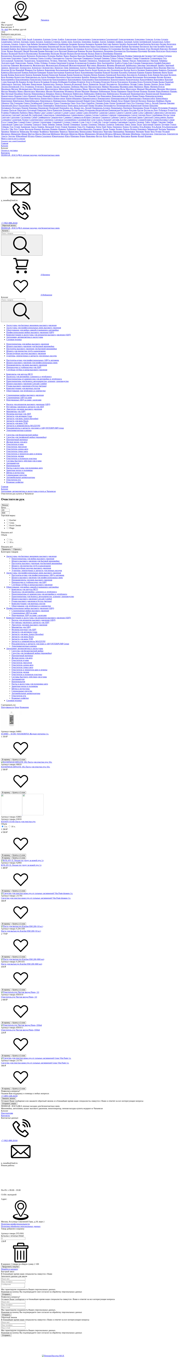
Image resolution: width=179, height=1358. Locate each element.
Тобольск (101, 124)
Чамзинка (171, 129)
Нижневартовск (138, 94)
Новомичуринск (89, 98)
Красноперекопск (102, 79)
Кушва (155, 82)
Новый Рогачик (103, 101)
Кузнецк (54, 82)
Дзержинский (104, 60)
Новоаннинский (8, 98)
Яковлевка (90, 136)
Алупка (157, 39)
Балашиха (90, 44)
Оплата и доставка (9, 150)
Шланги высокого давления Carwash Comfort (26, 384)
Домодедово (20, 63)
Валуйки (126, 49)
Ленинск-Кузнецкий (73, 84)
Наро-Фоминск (163, 91)
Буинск (95, 49)
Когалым (164, 75)
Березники (33, 46)
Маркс (147, 86)
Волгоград (161, 51)
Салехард (57, 112)
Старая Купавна (145, 120)
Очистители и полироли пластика (21, 458)
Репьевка (67, 110)
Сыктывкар (122, 122)
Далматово (18, 60)
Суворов (74, 122)
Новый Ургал (117, 101)
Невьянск (50, 94)
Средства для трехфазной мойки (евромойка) (26, 437)
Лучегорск (39, 86)
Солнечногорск (36, 120)
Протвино (127, 108)
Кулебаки (72, 82)
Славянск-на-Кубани (81, 117)
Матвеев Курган (157, 86)
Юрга (67, 136)
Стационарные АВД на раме (19, 397)
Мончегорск (29, 91)
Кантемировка (87, 72)
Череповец (54, 131)
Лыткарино (65, 86)
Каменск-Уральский (168, 70)
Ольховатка (65, 103)
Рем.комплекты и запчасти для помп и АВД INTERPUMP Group (35, 428)
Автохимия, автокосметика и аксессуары (24, 337)
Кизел (170, 72)
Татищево (27, 124)
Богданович (134, 46)
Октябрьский (36, 103)
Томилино (119, 124)
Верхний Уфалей (21, 51)
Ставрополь (132, 120)
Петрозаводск (110, 105)
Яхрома (148, 136)
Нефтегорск (78, 94)
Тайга (147, 122)
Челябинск (44, 131)
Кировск (102, 75)
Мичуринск (171, 89)
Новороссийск (148, 98)
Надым (136, 91)
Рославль (124, 110)
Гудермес (128, 58)
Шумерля (100, 134)
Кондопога (61, 77)
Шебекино (55, 134)
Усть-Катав (156, 127)
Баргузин (107, 44)
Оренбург (90, 103)
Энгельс (11, 136)
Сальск (72, 112)
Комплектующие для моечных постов (23, 388)
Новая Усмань (138, 96)
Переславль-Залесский (78, 105)
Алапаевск (37, 39)
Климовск (142, 75)
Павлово (171, 103)
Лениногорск (49, 84)
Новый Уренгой (130, 101)
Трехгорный (148, 124)
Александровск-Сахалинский (104, 39)
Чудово (158, 131)
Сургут (88, 122)
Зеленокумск (48, 68)
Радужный (32, 110)
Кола (3, 77)
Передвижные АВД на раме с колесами (23, 400)
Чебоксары (24, 131)
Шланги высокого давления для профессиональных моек (32, 362)
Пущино (5, 110)
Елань (125, 63)
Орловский (121, 103)
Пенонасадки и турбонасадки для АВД (23, 367)
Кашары (141, 72)
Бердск (25, 46)
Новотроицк (6, 101)
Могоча (4, 91)
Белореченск (15, 46)
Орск (128, 103)
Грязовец (106, 58)
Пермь (91, 105)
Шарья (24, 134)
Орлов (112, 103)
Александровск (84, 39)
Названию (24, 707)
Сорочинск (48, 120)
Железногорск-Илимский (57, 65)
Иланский (131, 68)
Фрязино (62, 129)
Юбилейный (21, 136)
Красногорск (36, 79)
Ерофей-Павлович (162, 63)
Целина (133, 129)
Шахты (38, 134)
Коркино (94, 77)
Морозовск (40, 91)
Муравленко (58, 91)
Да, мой (4, 29)
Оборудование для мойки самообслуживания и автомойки (32, 330)
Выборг (59, 56)
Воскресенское (19, 56)
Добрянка (163, 60)
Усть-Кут (5, 129)
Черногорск (97, 131)
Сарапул (120, 112)
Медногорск (38, 89)
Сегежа (95, 115)
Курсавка (133, 82)
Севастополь (48, 115)
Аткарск (14, 44)
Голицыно (33, 58)
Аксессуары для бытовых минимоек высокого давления (31, 325)
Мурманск (69, 91)
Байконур (53, 44)
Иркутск (171, 68)
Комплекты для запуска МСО (19, 374)
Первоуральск (61, 105)
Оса (133, 103)
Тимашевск (75, 124)
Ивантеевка (101, 68)
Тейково (51, 124)
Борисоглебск (27, 49)
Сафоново (148, 112)
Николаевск (106, 96)
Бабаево (34, 44)
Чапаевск (45, 20)
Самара (79, 112)
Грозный (97, 58)
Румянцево (14, 112)
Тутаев (17, 127)
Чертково (140, 131)
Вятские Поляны (124, 56)
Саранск (112, 112)
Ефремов (15, 65)
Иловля (139, 68)
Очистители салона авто (17, 449)
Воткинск (31, 56)
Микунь (92, 89)
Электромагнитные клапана (18, 430)
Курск (140, 82)
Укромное (72, 127)
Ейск (99, 63)
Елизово (137, 63)
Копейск (85, 77)
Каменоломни (152, 70)
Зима (66, 68)
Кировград (78, 75)
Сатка (140, 112)
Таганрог (140, 122)
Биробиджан (84, 46)
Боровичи (37, 49)
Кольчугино (19, 77)
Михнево (161, 89)
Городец (68, 58)
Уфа (11, 129)
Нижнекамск (165, 94)
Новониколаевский (119, 98)
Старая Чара (12, 122)
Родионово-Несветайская (96, 110)
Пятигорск (22, 110)
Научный (9, 94)
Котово (160, 77)
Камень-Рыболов (29, 72)
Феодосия (29, 129)
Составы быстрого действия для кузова (24, 461)
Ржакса (81, 110)
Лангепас (17, 84)
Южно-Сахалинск (43, 136)
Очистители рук (13, 480)
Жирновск (101, 65)
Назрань (143, 91)
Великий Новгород (159, 49)
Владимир (142, 51)
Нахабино (18, 94)
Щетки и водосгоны (15, 473)
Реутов (75, 110)
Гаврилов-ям (138, 56)
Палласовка (24, 105)
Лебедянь (26, 84)
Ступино (66, 122)
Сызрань (113, 122)
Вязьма (113, 56)
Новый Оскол (89, 101)
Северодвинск (77, 115)
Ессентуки (5, 65)
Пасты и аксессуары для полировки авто (24, 468)
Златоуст (83, 68)
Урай (104, 127)
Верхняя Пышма (37, 51)
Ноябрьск (160, 101)
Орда (78, 103)
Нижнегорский (152, 94)
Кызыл (162, 82)
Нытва (168, 101)
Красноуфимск (146, 79)
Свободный (37, 115)
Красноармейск (8, 79)
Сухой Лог (96, 122)
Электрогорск (147, 134)
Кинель (29, 75)
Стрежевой (57, 122)
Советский (148, 117)
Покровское (43, 108)
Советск (122, 117)
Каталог (4, 146)
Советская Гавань (135, 117)
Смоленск (95, 117)
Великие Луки (144, 49)
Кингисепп (20, 75)
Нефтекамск (89, 94)
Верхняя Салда (51, 51)
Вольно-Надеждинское (77, 53)
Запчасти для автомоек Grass (19, 416)
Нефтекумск (100, 94)
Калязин (141, 70)
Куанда (37, 82)
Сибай (34, 117)
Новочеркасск (46, 101)
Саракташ (103, 112)
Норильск (151, 101)
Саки (42, 112)
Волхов (63, 53)
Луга (22, 86)
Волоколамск (32, 53)
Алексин (149, 39)
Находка (27, 94)
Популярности (7, 707)
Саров (134, 112)
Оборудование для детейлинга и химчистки (26, 391)
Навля (130, 91)
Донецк (30, 63)
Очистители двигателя (16, 447)
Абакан (4, 39)
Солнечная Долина (20, 120)
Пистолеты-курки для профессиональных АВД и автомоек (32, 360)
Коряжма (119, 77)
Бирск (93, 46)
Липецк (154, 84)
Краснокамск (88, 79)
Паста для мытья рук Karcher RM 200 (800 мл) (21, 964)
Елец (130, 63)
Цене (17, 707)
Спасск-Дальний (103, 120)
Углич (57, 127)
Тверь (44, 124)
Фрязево (54, 129)
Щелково (126, 134)
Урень (109, 127)
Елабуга (118, 63)
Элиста (4, 136)
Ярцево (134, 136)
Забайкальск (131, 65)
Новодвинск (34, 98)
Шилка (81, 134)
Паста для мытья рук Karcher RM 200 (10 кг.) (21, 931)
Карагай (106, 72)
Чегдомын (34, 131)
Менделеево (64, 89)
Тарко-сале (18, 124)
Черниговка (73, 131)
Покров (24, 108)
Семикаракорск (124, 115)
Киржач (45, 75)
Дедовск (53, 60)
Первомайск (48, 105)
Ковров (156, 75)
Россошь (133, 110)
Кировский (111, 75)
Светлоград (6, 115)
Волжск (4, 53)
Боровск (46, 49)
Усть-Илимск (145, 127)
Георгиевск (16, 58)
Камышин (41, 72)
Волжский (13, 53)
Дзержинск (92, 60)
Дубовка (44, 63)
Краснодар (47, 79)
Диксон (132, 60)
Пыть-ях (13, 110)
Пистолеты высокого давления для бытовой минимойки (31, 349)
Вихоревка (109, 51)
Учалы (21, 129)
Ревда (49, 110)
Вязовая (106, 56)
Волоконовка (44, 53)
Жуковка (111, 65)
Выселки (82, 56)
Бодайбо (161, 46)
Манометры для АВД (15, 411)
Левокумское (36, 84)
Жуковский (120, 65)
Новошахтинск (60, 101)
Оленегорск (48, 103)
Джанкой (82, 60)
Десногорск (72, 60)
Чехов (147, 131)
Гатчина (168, 56)
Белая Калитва (144, 44)
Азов (24, 39)
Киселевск (121, 75)
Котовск (167, 77)
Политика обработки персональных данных (20, 1226)
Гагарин (148, 56)
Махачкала (6, 89)
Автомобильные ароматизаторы (20, 477)
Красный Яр (12, 82)
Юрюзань (74, 136)
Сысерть (132, 122)
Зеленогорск (25, 68)
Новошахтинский (75, 101)
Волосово (55, 53)
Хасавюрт (97, 129)
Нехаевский (125, 94)
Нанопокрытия (13, 465)
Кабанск (40, 70)
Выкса (66, 56)
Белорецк (5, 46)
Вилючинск (98, 51)
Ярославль (125, 136)
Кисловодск (132, 75)
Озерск (27, 103)
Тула (11, 127)
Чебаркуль (14, 131)
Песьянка (99, 105)
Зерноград (58, 68)
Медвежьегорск (26, 89)
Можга (20, 91)
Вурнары (51, 56)
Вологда (22, 53)
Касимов (114, 72)
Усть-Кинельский (169, 127)
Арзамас (95, 42)
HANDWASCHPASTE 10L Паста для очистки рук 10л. (25, 767)
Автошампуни (12, 463)
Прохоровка (138, 108)
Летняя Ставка (136, 84)
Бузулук (88, 49)
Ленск (85, 84)
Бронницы (61, 49)
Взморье (81, 51)
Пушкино (172, 108)
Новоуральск (18, 101)
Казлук (88, 70)
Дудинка (52, 63)
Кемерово (157, 72)
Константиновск (73, 77)
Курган (113, 82)
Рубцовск (163, 110)
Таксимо (162, 122)
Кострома (128, 77)
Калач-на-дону (104, 70)
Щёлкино (117, 134)
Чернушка (107, 131)
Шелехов (65, 134)
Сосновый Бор (83, 120)
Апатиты (77, 42)
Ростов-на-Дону (151, 110)
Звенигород (14, 68)
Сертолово (15, 117)
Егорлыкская (81, 63)
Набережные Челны (108, 91)
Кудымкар (45, 82)
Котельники (138, 77)
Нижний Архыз (35, 96)
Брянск (70, 49)
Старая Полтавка (160, 120)
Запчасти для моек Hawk (17, 421)
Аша (28, 44)
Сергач (134, 115)
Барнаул (115, 44)
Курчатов (147, 82)
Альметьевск (7, 42)
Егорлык (70, 63)
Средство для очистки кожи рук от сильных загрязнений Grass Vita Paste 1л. (35, 1063)
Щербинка (135, 134)
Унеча (98, 127)
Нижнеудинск (7, 96)
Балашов (99, 44)
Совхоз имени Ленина (163, 117)
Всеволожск (41, 56)
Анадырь (25, 42)
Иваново (92, 68)
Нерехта (58, 94)
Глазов (25, 58)
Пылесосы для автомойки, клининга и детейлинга (28, 376)
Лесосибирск (123, 84)
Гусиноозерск (156, 58)
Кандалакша (58, 72)
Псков (146, 108)
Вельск (10, 51)
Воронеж (118, 53)
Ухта (16, 129)
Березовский (53, 46)
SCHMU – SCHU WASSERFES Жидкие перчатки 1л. (25, 734)
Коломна (10, 77)
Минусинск (131, 89)
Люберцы (75, 86)
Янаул (110, 136)
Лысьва (56, 86)
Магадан (84, 86)
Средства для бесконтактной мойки (22, 435)
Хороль (126, 129)
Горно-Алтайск (45, 58)
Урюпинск (117, 127)
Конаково (51, 77)
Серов (172, 115)
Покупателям (7, 1113)
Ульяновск (90, 127)
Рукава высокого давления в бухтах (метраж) (26, 386)
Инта (156, 68)
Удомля (64, 127)
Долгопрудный (8, 63)
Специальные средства (16, 475)
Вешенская (72, 51)
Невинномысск (38, 94)
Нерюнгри (67, 94)
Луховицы (29, 86)
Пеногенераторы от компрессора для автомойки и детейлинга (34, 379)
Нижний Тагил (67, 96)
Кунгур (89, 82)
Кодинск (172, 75)
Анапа (32, 42)
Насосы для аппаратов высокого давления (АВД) (28, 404)
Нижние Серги (21, 96)
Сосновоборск (70, 120)
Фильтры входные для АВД (18, 414)
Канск (77, 72)
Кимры (11, 75)
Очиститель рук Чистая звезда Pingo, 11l (19, 997)
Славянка (67, 117)
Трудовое (165, 124)
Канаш (50, 72)
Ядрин (82, 136)
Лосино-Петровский (10, 86)
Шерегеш (73, 134)
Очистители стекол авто (17, 451)
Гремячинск (87, 58)
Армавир (111, 42)
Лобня (167, 84)
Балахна (81, 44)
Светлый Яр (25, 115)
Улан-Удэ (81, 127)
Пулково (154, 108)
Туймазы (5, 127)
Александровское (126, 39)
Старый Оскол (24, 122)
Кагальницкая (62, 70)
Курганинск (122, 82)
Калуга (134, 70)
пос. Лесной (86, 108)
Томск (127, 124)
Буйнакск (103, 49)
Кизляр (4, 75)
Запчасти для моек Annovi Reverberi (22, 418)
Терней (66, 124)
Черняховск (130, 131)
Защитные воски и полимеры (19, 470)
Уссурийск (134, 127)
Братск (53, 49)
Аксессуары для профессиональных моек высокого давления (33, 328)
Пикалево (153, 105)
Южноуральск (58, 136)
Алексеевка (139, 39)
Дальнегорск (29, 60)
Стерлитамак (45, 122)
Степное (35, 122)
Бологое (169, 46)
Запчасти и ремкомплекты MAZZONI (23, 426)
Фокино (37, 129)
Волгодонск (171, 51)
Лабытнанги (6, 84)
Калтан (127, 70)
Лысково (48, 86)
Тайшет (154, 122)
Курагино (105, 82)
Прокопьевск (117, 108)
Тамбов (169, 122)
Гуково (135, 58)
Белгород (155, 44)
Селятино (103, 115)
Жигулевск (91, 65)
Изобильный (120, 68)
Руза (175, 110)
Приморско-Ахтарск (101, 108)
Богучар (153, 46)
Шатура (31, 134)
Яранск (117, 136)
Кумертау (81, 82)
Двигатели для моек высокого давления (24, 409)
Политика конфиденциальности (15, 1224)
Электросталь (160, 134)
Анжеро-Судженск (52, 42)
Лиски (161, 84)
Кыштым (169, 82)
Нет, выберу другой (17, 29)
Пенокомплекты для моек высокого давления (26, 365)
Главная (4, 143)
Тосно (139, 124)
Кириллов (53, 75)
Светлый (16, 115)
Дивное (125, 60)
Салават (49, 112)
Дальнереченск (42, 60)
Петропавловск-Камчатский (129, 105)
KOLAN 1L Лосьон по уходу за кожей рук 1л (21, 865)
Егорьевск (91, 63)
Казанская (73, 70)
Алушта (164, 39)
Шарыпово (16, 134)
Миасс (85, 89)
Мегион (14, 89)
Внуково (152, 51)
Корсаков (110, 77)
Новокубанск (47, 98)
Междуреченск (51, 89)
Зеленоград (37, 68)
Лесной (102, 84)
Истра (12, 70)
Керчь (164, 72)
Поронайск (64, 108)
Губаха (113, 58)
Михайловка (150, 89)
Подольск (16, 108)
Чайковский (152, 129)
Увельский (49, 127)
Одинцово (18, 103)
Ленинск (59, 84)
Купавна (97, 82)
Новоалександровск (154, 96)
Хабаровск (71, 129)
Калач (94, 70)
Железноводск (26, 65)
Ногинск (142, 101)
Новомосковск (103, 98)
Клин (150, 75)
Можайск (12, 91)
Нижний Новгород (51, 96)
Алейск (61, 39)
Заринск (4, 68)
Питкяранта (6, 108)
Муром (78, 91)
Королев (102, 77)
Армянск (119, 42)
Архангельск (157, 42)
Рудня (170, 110)
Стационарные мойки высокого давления (25, 395)
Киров (70, 75)
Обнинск (5, 103)
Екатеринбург (108, 63)
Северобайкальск (62, 115)
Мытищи (85, 91)
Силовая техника (14, 339)
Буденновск (79, 49)
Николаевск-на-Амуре (122, 96)
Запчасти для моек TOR (17, 423)
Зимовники (74, 68)
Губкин (120, 58)
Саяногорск (158, 112)
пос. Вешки (75, 108)
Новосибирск (162, 98)
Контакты (5, 153)
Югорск (31, 136)
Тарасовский (7, 124)
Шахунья (46, 134)
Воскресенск (6, 56)
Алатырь (47, 39)
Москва (49, 91)
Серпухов (5, 117)
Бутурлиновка (115, 49)
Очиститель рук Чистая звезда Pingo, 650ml (20, 1030)
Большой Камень (8, 49)
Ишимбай (20, 70)
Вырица (73, 56)
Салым (65, 112)
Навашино (122, 91)
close (3, 22)
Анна (69, 42)
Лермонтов (93, 84)
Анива (64, 42)
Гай (154, 56)
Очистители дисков (15, 456)
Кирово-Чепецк (90, 75)
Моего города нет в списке (13, 139)
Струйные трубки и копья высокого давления (26, 370)
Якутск (99, 136)
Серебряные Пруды (160, 115)
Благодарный (115, 46)
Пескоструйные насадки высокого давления (26, 353)
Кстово (30, 82)
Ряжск (31, 112)
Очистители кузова (15, 444)
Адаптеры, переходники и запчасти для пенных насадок (31, 356)
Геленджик (6, 58)
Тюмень (40, 127)
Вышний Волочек (94, 56)
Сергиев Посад (144, 115)
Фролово (46, 129)
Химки (112, 129)
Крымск (22, 82)
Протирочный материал (17, 439)
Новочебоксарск (32, 101)
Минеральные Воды (116, 89)
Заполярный (151, 65)
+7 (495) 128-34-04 (9, 1096)
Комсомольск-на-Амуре (36, 77)
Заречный (169, 65)
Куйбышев (63, 82)
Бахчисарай (132, 44)
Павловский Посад (9, 105)
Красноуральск (132, 79)
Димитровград (143, 60)
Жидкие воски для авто (16, 442)
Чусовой (166, 131)
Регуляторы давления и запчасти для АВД (25, 407)
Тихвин (84, 124)
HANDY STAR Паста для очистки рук (18, 821)
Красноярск (159, 79)
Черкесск (63, 131)
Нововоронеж (22, 98)
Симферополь (44, 117)
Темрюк (59, 124)
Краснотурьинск (118, 79)
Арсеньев (128, 42)
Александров (71, 39)
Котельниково (150, 77)
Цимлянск (142, 129)
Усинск (125, 127)
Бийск (69, 46)
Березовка (42, 46)
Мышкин (94, 91)
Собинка (114, 117)
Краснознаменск (59, 79)
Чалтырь (162, 129)
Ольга (56, 103)
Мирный (141, 89)
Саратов (127, 112)
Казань (81, 70)
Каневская (69, 72)
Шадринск (5, 134)
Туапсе (173, 124)
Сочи (93, 120)
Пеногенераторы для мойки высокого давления (27, 344)
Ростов (140, 110)
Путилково (163, 108)
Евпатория (61, 63)
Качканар (132, 72)
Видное (89, 51)
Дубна (37, 63)
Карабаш (98, 72)
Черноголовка (85, 131)
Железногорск (39, 65)
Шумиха (109, 134)
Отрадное (139, 103)
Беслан (63, 46)
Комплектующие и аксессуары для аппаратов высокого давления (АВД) (38, 335)
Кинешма (37, 75)
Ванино (133, 49)
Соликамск (6, 120)
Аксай (29, 39)
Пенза (40, 105)
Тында (34, 127)
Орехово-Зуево (102, 103)
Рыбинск (24, 112)
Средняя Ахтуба (119, 120)
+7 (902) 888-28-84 (9, 1140)
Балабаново (63, 44)
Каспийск (123, 72)
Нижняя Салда (81, 96)
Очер (146, 103)
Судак (81, 122)
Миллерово (101, 89)
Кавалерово (50, 70)
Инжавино (148, 68)
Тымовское (25, 127)
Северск (88, 115)
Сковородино (57, 117)
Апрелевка (86, 42)
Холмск (119, 129)
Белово (163, 44)
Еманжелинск (147, 63)
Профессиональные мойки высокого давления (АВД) (30, 332)
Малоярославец (127, 86)
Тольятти (110, 124)
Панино (33, 105)
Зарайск (161, 65)
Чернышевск (118, 131)
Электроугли (172, 134)
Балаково (73, 44)
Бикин (75, 46)
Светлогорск (170, 112)
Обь (11, 103)
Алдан (54, 39)
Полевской (54, 108)
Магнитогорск (94, 86)
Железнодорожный (77, 65)
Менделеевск (76, 89)
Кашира (148, 72)
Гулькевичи (144, 58)
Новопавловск (135, 98)
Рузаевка (5, 112)
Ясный (141, 136)
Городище (77, 58)
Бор (18, 49)
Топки (133, 124)
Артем (136, 42)
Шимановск (90, 134)
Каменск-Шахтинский (11, 72)
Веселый (63, 51)
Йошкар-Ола (30, 70)
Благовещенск (102, 46)
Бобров (125, 46)
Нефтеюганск (113, 94)
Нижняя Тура (94, 96)
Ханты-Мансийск (85, 129)
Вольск (91, 53)
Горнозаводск (58, 58)
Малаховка (114, 86)
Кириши (62, 75)
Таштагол (37, 124)
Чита (152, 131)
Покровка (33, 108)
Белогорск (171, 44)
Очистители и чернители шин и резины (24, 454)
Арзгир (103, 42)
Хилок (105, 129)
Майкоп (105, 86)
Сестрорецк (25, 117)
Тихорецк (92, 124)
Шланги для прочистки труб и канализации (26, 351)
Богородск (144, 46)
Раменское (42, 110)
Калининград (117, 70)
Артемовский (145, 42)
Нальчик (151, 91)
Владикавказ (132, 51)
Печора (145, 105)
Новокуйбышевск (74, 98)
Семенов (112, 115)
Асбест (167, 42)
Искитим (5, 70)
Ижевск (110, 68)
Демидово (62, 60)
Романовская (114, 110)
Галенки (160, 56)
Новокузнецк (59, 98)
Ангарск (39, 42)
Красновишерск (22, 79)
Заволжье (141, 65)
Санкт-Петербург (90, 112)
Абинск (11, 39)
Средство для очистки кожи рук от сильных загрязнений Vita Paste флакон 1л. (36, 898)
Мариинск (138, 86)
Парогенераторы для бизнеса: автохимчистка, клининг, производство (37, 381)
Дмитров (154, 60)
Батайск (123, 44)
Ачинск (22, 44)
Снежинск (105, 117)
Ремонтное (57, 110)
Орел (83, 103)
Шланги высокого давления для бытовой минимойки (30, 346)
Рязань (37, 112)
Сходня (105, 122)
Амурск (16, 42)
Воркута (98, 53)
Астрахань (5, 44)
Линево (147, 84)
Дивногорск (115, 60)
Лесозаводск (111, 84)
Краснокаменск (75, 79)
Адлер (18, 39)
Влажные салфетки (14, 482)
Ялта (105, 136)
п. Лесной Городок (158, 103)
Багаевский (44, 44)
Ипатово (162, 68)
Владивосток (120, 51)
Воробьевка (108, 53)
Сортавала (58, 120)
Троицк (157, 124)
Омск (73, 103)
